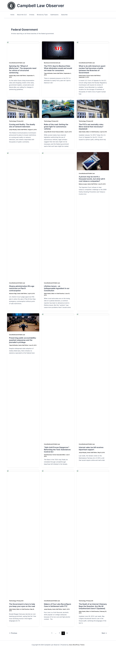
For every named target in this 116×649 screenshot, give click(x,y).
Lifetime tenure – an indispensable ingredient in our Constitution (56, 288)
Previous (13, 633)
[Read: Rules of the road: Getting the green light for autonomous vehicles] (58, 109)
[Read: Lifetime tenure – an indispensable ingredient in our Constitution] (58, 216)
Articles (31, 14)
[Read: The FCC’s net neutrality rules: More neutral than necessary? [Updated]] (93, 109)
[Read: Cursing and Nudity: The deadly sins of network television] (23, 109)
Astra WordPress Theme (76, 645)
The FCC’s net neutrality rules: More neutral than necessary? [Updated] (91, 126)
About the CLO (22, 14)
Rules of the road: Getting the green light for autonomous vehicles (56, 126)
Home (12, 14)
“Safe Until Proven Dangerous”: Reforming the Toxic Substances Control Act (57, 449)
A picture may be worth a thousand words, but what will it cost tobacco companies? (92, 179)
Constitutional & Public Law (17, 62)
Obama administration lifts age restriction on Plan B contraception (21, 288)
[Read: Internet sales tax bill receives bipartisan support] (93, 377)
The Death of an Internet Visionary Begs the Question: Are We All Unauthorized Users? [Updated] (93, 606)
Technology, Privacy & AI (16, 121)
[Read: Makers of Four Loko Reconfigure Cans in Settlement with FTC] (58, 533)
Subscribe (64, 14)
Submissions (54, 14)
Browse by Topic (42, 14)
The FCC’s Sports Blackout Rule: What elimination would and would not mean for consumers (58, 68)
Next (104, 633)
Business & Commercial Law (52, 62)
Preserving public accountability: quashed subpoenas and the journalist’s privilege (22, 340)
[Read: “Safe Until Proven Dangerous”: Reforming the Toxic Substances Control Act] (58, 377)
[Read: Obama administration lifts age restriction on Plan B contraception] (23, 216)
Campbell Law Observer (40, 5)
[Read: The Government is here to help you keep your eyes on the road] (23, 533)
